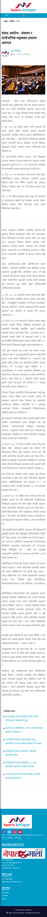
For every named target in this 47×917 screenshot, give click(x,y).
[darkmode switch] (25, 15)
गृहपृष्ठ (6, 21)
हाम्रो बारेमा (5, 893)
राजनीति (12, 21)
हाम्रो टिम (5, 896)
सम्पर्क (4, 899)
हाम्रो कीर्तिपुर (16, 51)
